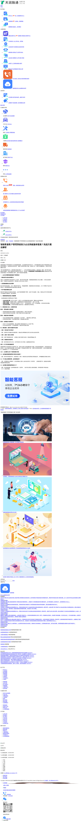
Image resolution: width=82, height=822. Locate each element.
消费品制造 (12, 132)
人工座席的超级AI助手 (17, 63)
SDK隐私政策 (6, 736)
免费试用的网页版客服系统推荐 (8, 639)
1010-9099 (10, 795)
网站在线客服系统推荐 (6, 637)
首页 (2, 5)
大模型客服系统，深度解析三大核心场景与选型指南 (16, 408)
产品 (2, 6)
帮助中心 (5, 730)
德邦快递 (3, 604)
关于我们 (3, 215)
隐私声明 (5, 775)
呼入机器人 (15, 78)
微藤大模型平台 (12, 35)
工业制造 (7, 132)
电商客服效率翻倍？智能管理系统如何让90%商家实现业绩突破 (15, 655)
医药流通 (13, 140)
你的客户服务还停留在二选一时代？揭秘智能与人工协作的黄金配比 (18, 576)
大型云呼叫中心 (4, 648)
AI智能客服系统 (4, 646)
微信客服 (5, 672)
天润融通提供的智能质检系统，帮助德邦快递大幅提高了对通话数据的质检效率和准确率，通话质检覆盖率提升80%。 (31, 604)
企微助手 (10, 102)
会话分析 (10, 57)
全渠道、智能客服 (19, 21)
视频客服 (10, 26)
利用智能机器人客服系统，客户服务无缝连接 (13, 442)
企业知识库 (11, 46)
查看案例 (3, 600)
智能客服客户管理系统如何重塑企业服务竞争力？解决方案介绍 (15, 656)
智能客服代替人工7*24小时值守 (18, 210)
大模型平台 (5, 687)
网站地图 (5, 778)
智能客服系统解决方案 (6, 629)
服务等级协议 (6, 728)
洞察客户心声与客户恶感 (18, 57)
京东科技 (3, 611)
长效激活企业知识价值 (19, 46)
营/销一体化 (5, 185)
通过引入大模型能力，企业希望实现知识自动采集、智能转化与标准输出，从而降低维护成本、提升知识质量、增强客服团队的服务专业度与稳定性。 (42, 623)
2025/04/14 (30, 662)
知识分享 (5, 719)
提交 (14, 580)
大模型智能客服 (4, 634)
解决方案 (3, 105)
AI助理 (10, 63)
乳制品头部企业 (4, 623)
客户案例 (3, 212)
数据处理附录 (6, 733)
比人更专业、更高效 (18, 41)
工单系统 (10, 97)
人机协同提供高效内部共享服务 (16, 202)
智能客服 (15, 88)
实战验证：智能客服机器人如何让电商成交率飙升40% (15, 476)
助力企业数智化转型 (21, 88)
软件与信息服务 (11, 115)
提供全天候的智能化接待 (23, 78)
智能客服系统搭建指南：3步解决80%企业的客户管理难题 (13, 658)
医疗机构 (8, 140)
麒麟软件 (3, 615)
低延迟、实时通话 (17, 26)
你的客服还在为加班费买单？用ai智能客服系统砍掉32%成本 (16, 548)
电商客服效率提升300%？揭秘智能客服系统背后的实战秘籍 (14, 652)
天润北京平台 (8, 231)
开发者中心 (5, 734)
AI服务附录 (5, 732)
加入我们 (5, 221)
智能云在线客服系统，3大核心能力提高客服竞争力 (12, 660)
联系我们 (5, 220)
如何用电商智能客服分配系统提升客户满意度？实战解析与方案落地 (16, 654)
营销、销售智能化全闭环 (18, 185)
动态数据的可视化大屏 (18, 69)
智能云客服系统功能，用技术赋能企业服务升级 (11, 659)
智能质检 (10, 52)
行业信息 (5, 219)
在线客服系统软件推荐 (6, 641)
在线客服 (10, 21)
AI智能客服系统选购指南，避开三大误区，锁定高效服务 (13, 663)
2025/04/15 (28, 663)
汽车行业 (9, 124)
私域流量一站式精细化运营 (19, 102)
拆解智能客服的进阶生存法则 (9, 512)
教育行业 (7, 165)
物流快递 (9, 149)
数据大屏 (10, 69)
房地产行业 (10, 157)
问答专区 (5, 720)
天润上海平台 (8, 234)
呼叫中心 (10, 15)
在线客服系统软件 (5, 632)
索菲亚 (2, 619)
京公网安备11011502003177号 (10, 773)
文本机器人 (11, 41)
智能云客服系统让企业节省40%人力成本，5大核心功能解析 (14, 662)
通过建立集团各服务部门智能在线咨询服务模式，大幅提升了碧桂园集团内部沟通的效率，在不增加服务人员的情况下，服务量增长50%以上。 (38, 601)
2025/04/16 (30, 652)
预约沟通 (8, 818)
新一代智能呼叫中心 (19, 15)
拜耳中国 (3, 597)
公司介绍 (5, 217)
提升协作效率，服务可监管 (19, 97)
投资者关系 (3, 214)
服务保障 (5, 729)
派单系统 (5, 688)
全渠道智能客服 (6, 210)
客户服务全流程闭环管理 (15, 193)
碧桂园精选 (3, 601)
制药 (16, 140)
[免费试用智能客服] (35, 404)
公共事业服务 (8, 174)
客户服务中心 (6, 193)
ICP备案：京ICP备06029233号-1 (51, 780)
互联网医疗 (20, 140)
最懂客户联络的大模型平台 (24, 35)
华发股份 (3, 607)
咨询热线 (9, 794)
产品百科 (11, 241)
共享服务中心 (6, 202)
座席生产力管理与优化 (18, 52)
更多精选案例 (4, 626)
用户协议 (5, 776)
